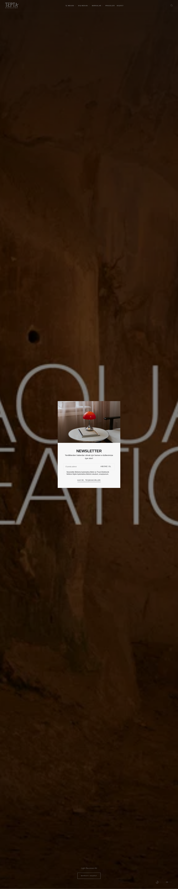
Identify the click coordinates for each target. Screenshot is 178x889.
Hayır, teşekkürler (89, 480)
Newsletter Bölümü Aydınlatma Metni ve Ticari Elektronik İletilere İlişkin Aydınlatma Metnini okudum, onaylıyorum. (88, 473)
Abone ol (106, 466)
